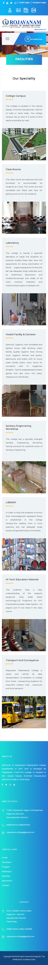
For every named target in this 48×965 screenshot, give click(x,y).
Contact (5, 885)
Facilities (6, 876)
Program (6, 867)
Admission (7, 871)
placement (7, 881)
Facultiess (6, 862)
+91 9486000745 (36, 39)
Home (5, 857)
